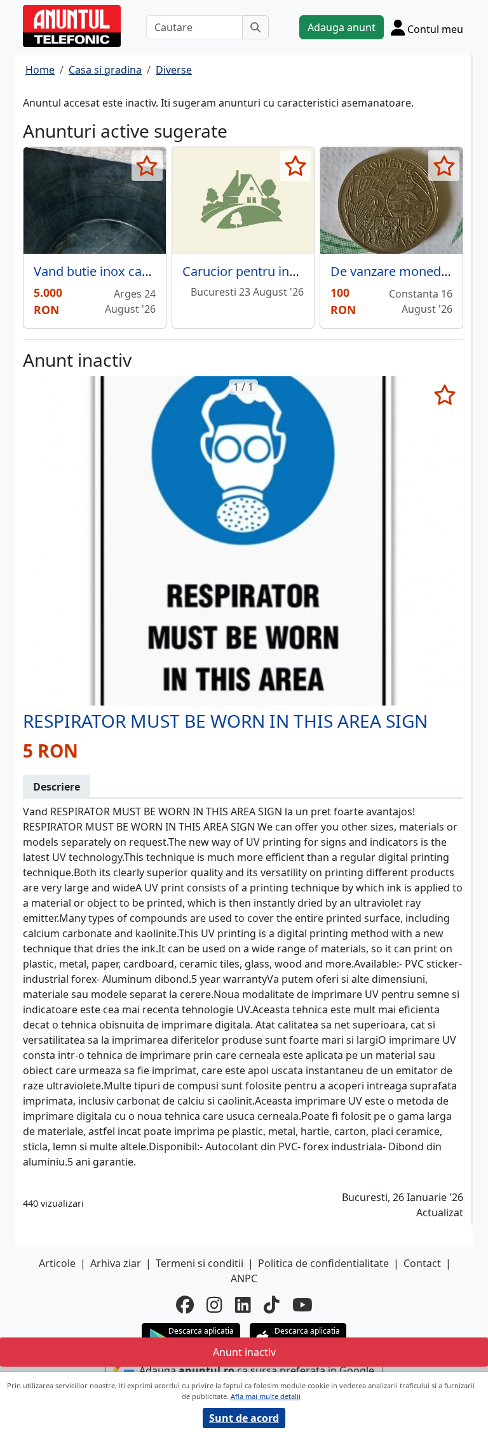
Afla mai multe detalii (266, 1396)
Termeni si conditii (199, 1263)
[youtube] (302, 1304)
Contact (422, 1263)
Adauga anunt (342, 27)
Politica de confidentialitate (323, 1263)
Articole (57, 1263)
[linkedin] (243, 1304)
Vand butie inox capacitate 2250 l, (131, 271)
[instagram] (214, 1304)
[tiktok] (272, 1304)
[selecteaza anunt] (147, 165)
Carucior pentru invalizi (250, 271)
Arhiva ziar (115, 1263)
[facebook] (185, 1304)
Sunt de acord (244, 1418)
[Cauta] (255, 27)
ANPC (244, 1278)
